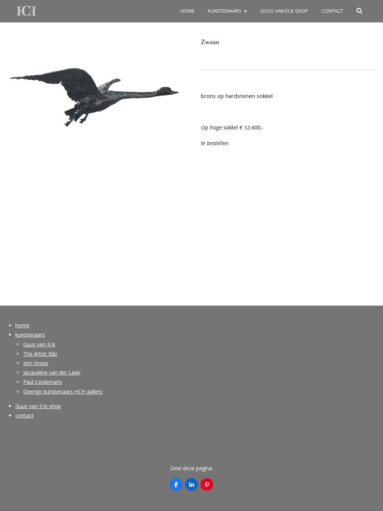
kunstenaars (30, 334)
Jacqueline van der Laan (51, 372)
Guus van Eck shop (38, 406)
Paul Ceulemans (42, 381)
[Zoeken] (360, 11)
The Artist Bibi (40, 353)
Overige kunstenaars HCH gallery (62, 391)
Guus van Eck (39, 344)
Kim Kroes (35, 363)
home (22, 325)
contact (24, 415)
